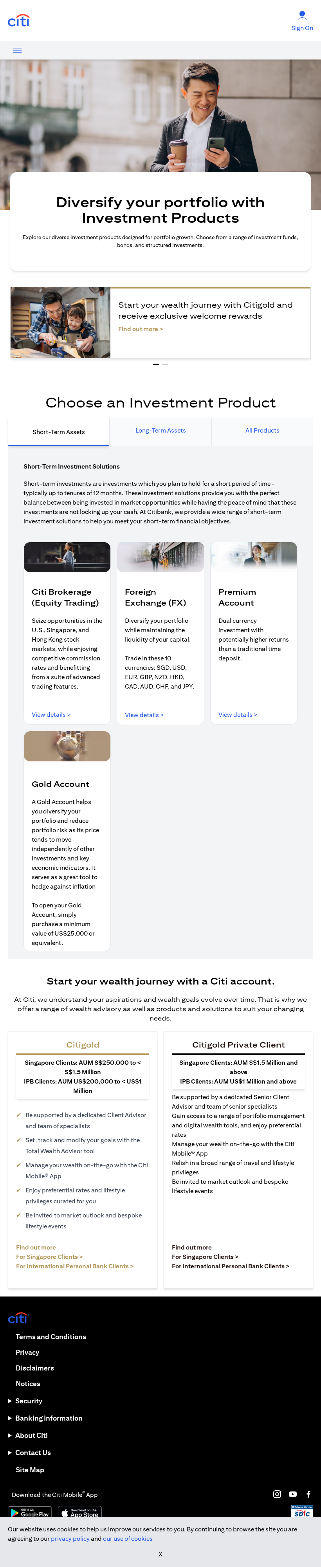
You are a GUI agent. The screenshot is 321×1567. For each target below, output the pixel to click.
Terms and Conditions (51, 1337)
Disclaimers (35, 1368)
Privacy (27, 1352)
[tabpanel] (160, 702)
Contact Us (33, 1452)
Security (28, 1401)
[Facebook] (308, 1494)
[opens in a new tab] (19, 20)
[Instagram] (277, 1494)
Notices (28, 1383)
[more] (17, 50)
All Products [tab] (262, 430)
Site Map (30, 1470)
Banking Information (49, 1418)
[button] (156, 364)
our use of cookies (128, 1538)
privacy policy (70, 1538)
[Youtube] (293, 1494)
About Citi (31, 1435)
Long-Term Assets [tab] (160, 430)
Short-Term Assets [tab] (58, 432)
